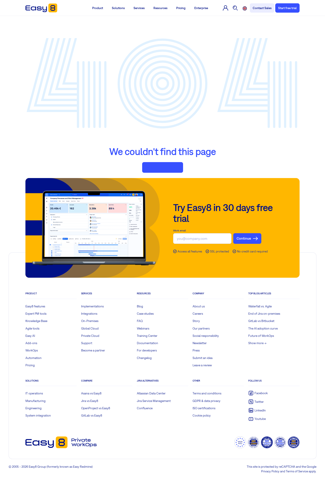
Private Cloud (90, 335)
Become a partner (93, 350)
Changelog (144, 358)
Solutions (118, 8)
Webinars (143, 328)
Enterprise (201, 8)
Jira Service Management (154, 401)
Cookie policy (202, 415)
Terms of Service (297, 471)
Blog (140, 306)
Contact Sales (262, 8)
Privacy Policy (270, 471)
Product (97, 8)
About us (199, 306)
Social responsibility (206, 335)
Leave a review (202, 365)
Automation (33, 358)
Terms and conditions (207, 393)
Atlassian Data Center (151, 393)
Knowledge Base (36, 321)
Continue (244, 238)
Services (139, 8)
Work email (179, 230)
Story (196, 321)
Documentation (147, 343)
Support (86, 343)
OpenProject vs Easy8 (95, 408)
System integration (38, 415)
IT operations (34, 393)
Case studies (145, 313)
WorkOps (31, 350)
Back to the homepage (162, 167)
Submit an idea (202, 358)
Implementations (92, 306)
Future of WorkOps (261, 335)
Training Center (147, 335)
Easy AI (30, 335)
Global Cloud (90, 328)
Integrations (89, 313)
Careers (198, 313)
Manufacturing (35, 401)
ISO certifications (204, 408)
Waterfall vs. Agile (260, 306)
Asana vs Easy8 (91, 393)
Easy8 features (35, 306)
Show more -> (257, 343)
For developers (147, 350)
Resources (160, 8)
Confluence (145, 408)
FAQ (140, 321)
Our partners (201, 328)
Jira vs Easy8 (89, 401)
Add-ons (31, 343)
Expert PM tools (35, 313)
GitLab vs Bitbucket (261, 321)
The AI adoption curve (263, 328)
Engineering (33, 408)
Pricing (180, 8)
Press (196, 350)
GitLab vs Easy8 (91, 415)
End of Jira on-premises (264, 313)
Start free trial (287, 8)
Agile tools (32, 328)
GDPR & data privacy (206, 401)
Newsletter (200, 343)
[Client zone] (225, 8)
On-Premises (89, 321)
